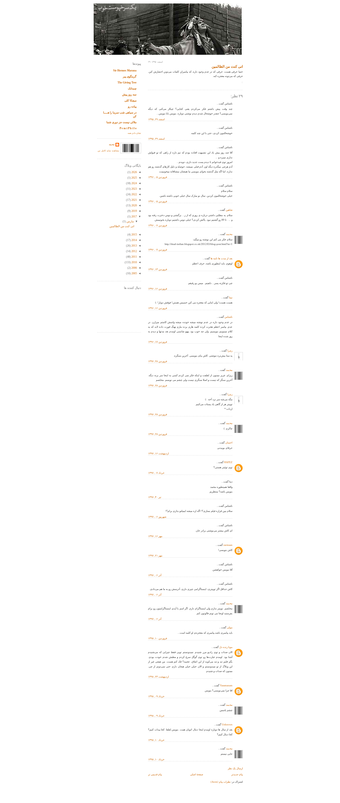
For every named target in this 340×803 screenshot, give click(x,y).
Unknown (227, 724)
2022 (134, 194)
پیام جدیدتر (237, 774)
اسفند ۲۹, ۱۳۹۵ (156, 119)
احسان (228, 442)
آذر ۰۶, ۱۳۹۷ (154, 575)
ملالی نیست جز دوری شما (121, 122)
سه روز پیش (129, 94)
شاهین (229, 209)
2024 (134, 183)
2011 (134, 256)
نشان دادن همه (134, 133)
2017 (134, 216)
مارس (130, 221)
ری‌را (229, 350)
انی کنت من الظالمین (227, 66)
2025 (134, 177)
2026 (134, 172)
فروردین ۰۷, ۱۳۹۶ (157, 225)
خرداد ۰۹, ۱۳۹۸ (156, 696)
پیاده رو (132, 106)
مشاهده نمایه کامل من (108, 151)
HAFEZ (228, 462)
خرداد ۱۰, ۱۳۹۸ (156, 740)
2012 (134, 251)
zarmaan (227, 544)
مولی (229, 627)
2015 (134, 234)
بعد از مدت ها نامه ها (221, 258)
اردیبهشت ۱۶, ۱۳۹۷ (158, 453)
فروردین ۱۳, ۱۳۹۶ (157, 269)
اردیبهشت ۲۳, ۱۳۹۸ (158, 676)
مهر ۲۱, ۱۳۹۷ (155, 555)
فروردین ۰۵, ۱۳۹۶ (157, 177)
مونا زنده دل (225, 647)
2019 (134, 211)
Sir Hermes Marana (124, 70)
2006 (134, 267)
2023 (134, 188)
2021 (134, 200)
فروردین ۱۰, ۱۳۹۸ (157, 638)
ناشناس (228, 316)
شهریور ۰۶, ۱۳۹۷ (157, 516)
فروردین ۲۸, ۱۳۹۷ (157, 361)
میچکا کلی (130, 100)
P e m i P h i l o (128, 128)
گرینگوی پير (129, 76)
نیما (230, 297)
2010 (134, 262)
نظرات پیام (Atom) (220, 781)
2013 (134, 245)
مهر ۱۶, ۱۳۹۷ (155, 536)
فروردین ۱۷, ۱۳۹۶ (157, 341)
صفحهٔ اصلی (196, 774)
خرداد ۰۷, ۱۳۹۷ (156, 472)
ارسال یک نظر (235, 768)
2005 (134, 273)
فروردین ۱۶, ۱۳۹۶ (157, 288)
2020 (134, 205)
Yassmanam (226, 685)
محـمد (229, 234)
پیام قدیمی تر (155, 774)
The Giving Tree (126, 82)
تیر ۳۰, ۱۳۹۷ (154, 497)
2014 (134, 240)
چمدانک (132, 88)
